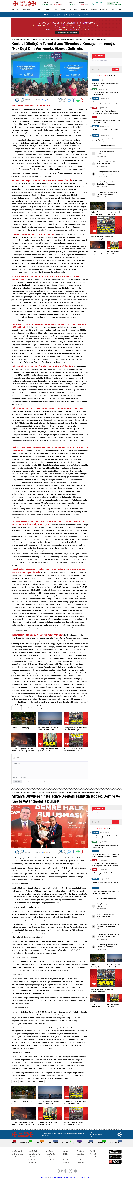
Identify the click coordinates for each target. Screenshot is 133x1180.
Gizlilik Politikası (58, 1177)
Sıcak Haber (81, 1163)
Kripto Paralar (116, 1142)
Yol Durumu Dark (17, 1154)
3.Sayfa (46, 15)
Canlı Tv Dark (32, 1151)
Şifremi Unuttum (95, 1157)
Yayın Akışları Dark (34, 1154)
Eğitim (73, 15)
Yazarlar (94, 9)
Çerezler (66, 1177)
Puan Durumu (66, 1142)
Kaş (34, 1081)
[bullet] (39, 781)
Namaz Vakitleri (26, 1142)
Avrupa (54, 15)
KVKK (71, 1177)
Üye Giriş (92, 1151)
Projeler (41, 1081)
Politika (86, 15)
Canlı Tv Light (15, 1157)
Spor (55, 9)
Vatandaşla (39, 708)
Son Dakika (15, 9)
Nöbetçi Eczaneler (34, 1157)
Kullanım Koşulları (79, 1177)
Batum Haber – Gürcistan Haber (20, 39)
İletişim (51, 1177)
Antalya (15, 1081)
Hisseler (79, 1142)
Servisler (26, 9)
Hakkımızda (44, 1177)
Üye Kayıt (93, 1154)
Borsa (13, 1142)
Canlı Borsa (49, 1151)
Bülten (61, 15)
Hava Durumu (53, 1142)
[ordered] (36, 781)
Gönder (17, 781)
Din (67, 15)
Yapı (47, 708)
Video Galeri (81, 1154)
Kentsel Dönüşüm (28, 708)
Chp (21, 1081)
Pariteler (89, 1142)
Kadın (63, 9)
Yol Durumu (101, 1142)
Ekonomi (47, 9)
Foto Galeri (73, 9)
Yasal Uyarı (89, 1177)
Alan (14, 708)
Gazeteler (103, 9)
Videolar (84, 9)
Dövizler (65, 1154)
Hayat (79, 15)
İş (19, 708)
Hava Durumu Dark (17, 1151)
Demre (28, 1081)
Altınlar (65, 1151)
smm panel (32, 1163)
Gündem (37, 9)
